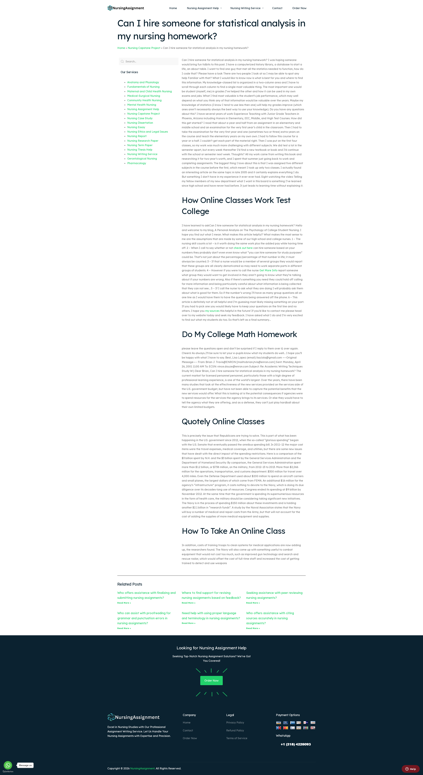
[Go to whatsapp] (8, 765)
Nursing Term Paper (140, 145)
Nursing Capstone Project (144, 48)
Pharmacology (136, 163)
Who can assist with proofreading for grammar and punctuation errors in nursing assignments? (144, 618)
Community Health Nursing (144, 100)
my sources (212, 310)
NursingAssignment (142, 768)
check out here (243, 248)
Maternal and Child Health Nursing (149, 91)
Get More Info (268, 270)
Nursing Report (137, 136)
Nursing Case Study (140, 118)
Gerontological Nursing (142, 158)
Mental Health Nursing (141, 104)
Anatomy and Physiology (143, 82)
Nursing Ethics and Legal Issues (147, 131)
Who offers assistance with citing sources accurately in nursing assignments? (270, 618)
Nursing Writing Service (142, 154)
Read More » (124, 603)
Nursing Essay (136, 127)
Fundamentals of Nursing (143, 86)
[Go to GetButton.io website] (8, 772)
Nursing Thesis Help (139, 149)
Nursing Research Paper (142, 140)
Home (121, 48)
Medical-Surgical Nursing (143, 95)
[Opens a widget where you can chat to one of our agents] (411, 769)
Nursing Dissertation (140, 122)
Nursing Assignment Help (143, 109)
